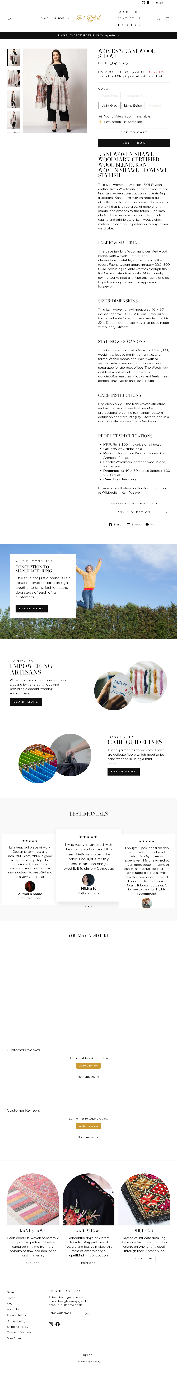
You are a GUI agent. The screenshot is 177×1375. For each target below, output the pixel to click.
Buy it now (134, 142)
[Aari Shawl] (88, 1199)
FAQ (9, 1303)
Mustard (154, 105)
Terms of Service (19, 1332)
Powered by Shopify (88, 1361)
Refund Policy (16, 1321)
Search (12, 1292)
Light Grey (109, 105)
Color (104, 88)
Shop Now (144, 1258)
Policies (127, 25)
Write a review (89, 1065)
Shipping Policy (17, 1326)
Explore (33, 1263)
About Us (129, 12)
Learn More (31, 608)
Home (43, 18)
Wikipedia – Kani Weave (121, 492)
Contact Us (129, 18)
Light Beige (133, 105)
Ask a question (134, 512)
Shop (60, 18)
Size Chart (14, 1338)
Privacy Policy (16, 1315)
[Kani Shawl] (33, 1199)
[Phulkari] (144, 1199)
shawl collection (136, 488)
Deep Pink (109, 96)
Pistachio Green (137, 96)
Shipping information (134, 503)
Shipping (123, 76)
